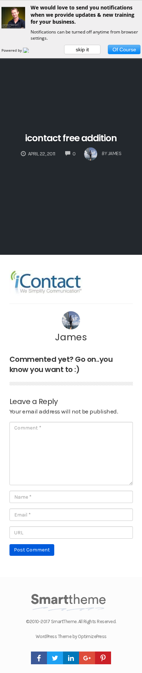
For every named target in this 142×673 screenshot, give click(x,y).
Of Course (124, 49)
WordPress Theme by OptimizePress (71, 636)
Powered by (12, 50)
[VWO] (30, 50)
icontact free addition (71, 138)
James (71, 337)
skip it (82, 49)
